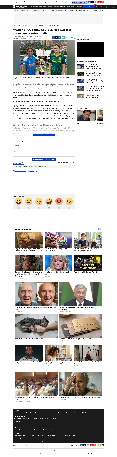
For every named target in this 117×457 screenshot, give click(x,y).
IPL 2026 (99, 6)
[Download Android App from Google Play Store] (99, 445)
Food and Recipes (28, 429)
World (45, 6)
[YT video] (99, 2)
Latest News (34, 6)
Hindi (56, 2)
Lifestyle (79, 6)
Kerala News (65, 412)
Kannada (29, 2)
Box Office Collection (55, 418)
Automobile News (74, 435)
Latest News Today (31, 412)
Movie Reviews (44, 418)
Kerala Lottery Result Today (29, 10)
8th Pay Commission (52, 435)
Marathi (61, 2)
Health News (37, 429)
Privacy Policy (43, 450)
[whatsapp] (96, 2)
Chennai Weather (34, 441)
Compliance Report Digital (81, 450)
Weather (16, 441)
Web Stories (59, 429)
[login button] (107, 7)
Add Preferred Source (78, 2)
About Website (26, 450)
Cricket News (25, 424)
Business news (18, 435)
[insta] (102, 2)
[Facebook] (89, 2)
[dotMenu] (104, 6)
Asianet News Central (31, 36)
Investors (92, 450)
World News (48, 412)
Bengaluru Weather (45, 441)
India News (41, 412)
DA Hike (43, 435)
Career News (51, 429)
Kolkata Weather (42, 10)
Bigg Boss (36, 418)
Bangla (53, 2)
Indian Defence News (76, 412)
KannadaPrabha (37, 2)
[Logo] (20, 7)
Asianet (20, 445)
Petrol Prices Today (79, 10)
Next (102, 10)
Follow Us (71, 37)
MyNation (67, 2)
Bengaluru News (87, 412)
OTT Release (29, 418)
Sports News (17, 424)
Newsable (23, 2)
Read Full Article (44, 135)
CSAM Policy (51, 450)
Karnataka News (57, 412)
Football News (34, 424)
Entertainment (70, 6)
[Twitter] (92, 2)
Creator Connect (89, 7)
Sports (62, 6)
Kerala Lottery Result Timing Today (96, 10)
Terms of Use (35, 450)
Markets (56, 6)
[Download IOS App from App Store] (102, 445)
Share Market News (28, 435)
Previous (100, 10)
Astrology (44, 429)
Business (50, 6)
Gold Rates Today (54, 10)
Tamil (48, 2)
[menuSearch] (113, 7)
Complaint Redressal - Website (64, 450)
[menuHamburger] (110, 7)
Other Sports (50, 424)
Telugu (44, 2)
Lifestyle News (18, 429)
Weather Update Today (66, 10)
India (40, 6)
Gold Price (37, 435)
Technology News (63, 435)
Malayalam (17, 2)
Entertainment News (19, 418)
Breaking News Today (19, 412)
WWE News (42, 424)
